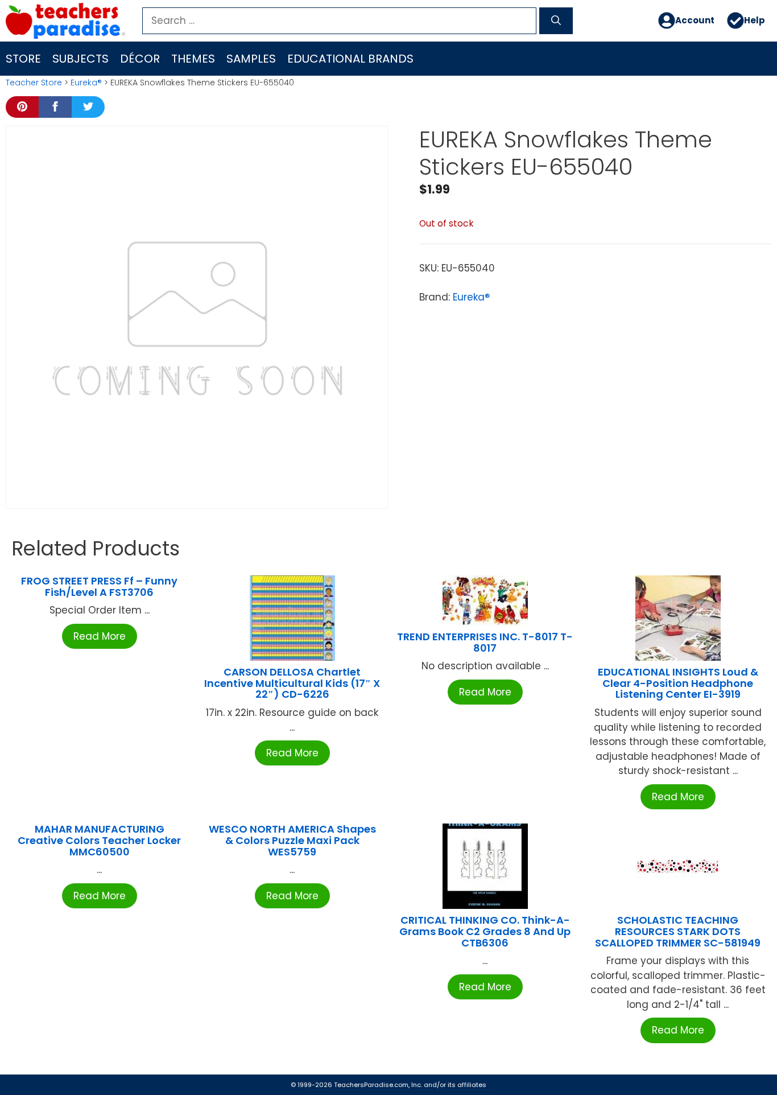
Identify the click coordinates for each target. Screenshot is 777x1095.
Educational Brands (350, 59)
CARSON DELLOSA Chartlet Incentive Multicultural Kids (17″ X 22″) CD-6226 (292, 683)
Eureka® (86, 82)
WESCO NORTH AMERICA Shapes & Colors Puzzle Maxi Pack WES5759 (292, 840)
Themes (193, 59)
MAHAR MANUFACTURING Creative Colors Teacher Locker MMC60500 (99, 840)
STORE (23, 59)
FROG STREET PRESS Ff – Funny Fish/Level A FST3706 (99, 586)
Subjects (80, 59)
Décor (140, 59)
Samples (251, 59)
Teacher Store (34, 82)
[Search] (556, 21)
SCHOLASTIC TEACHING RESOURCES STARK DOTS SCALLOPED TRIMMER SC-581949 (678, 931)
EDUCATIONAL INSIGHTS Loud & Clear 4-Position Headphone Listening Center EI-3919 (678, 683)
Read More (99, 636)
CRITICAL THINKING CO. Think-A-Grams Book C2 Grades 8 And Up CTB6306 (485, 931)
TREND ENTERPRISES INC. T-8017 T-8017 (485, 642)
